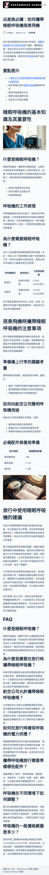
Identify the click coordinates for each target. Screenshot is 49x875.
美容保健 (32, 33)
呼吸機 (30, 56)
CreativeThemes (11, 871)
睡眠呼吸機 (29, 85)
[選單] (45, 5)
